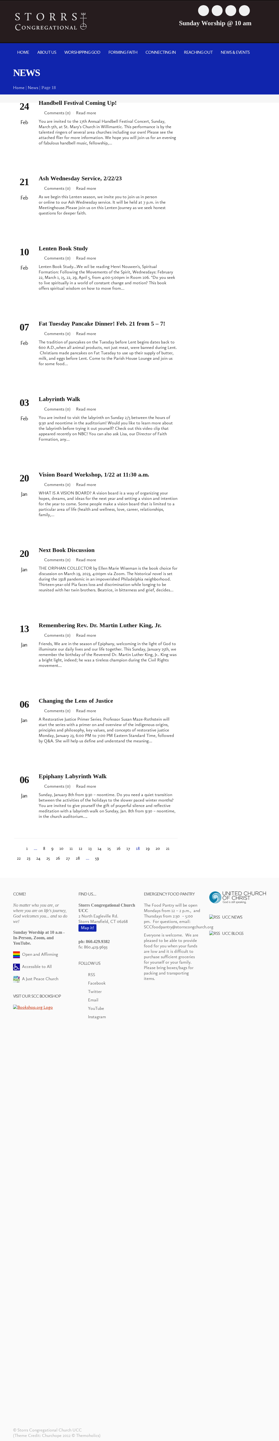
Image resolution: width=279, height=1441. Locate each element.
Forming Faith (122, 52)
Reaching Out (198, 52)
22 (19, 858)
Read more (86, 112)
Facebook (97, 983)
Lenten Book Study (63, 248)
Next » (106, 857)
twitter (217, 10)
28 (78, 858)
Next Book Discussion (67, 550)
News (33, 87)
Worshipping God (82, 52)
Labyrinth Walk (59, 399)
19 (148, 848)
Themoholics (87, 1435)
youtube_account (230, 10)
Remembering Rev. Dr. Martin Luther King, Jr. (100, 625)
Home (23, 52)
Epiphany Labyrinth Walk (73, 776)
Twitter (95, 991)
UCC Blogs (232, 933)
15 (109, 848)
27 (68, 858)
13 (90, 848)
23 (28, 858)
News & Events (235, 52)
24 (38, 858)
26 (58, 858)
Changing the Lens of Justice (76, 700)
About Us (46, 52)
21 (167, 848)
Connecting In (160, 52)
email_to (244, 10)
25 (48, 858)
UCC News (232, 917)
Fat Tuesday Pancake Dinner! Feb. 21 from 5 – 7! (102, 323)
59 (97, 858)
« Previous (18, 848)
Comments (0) (57, 112)
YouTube (96, 1008)
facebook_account (203, 10)
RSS (91, 974)
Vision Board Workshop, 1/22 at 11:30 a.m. (94, 474)
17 (128, 848)
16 (118, 848)
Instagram (97, 1016)
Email (93, 999)
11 (71, 848)
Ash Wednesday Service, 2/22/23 (80, 178)
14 (99, 848)
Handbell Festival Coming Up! (78, 102)
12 (80, 848)
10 (61, 848)
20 (158, 848)
